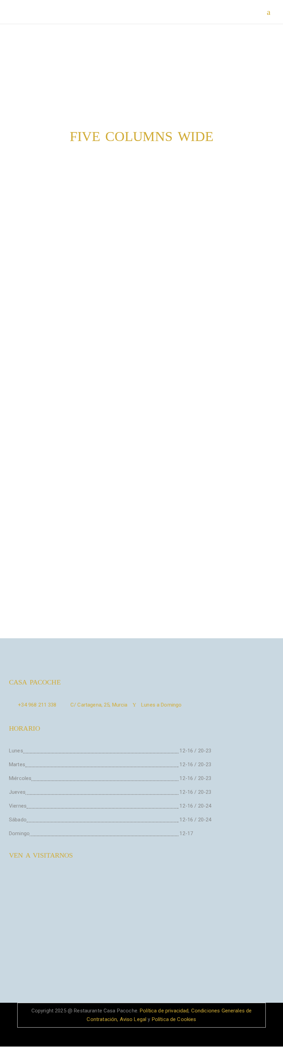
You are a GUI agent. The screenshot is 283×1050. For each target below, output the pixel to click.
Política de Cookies (174, 1019)
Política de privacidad (163, 1011)
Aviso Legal (133, 1019)
